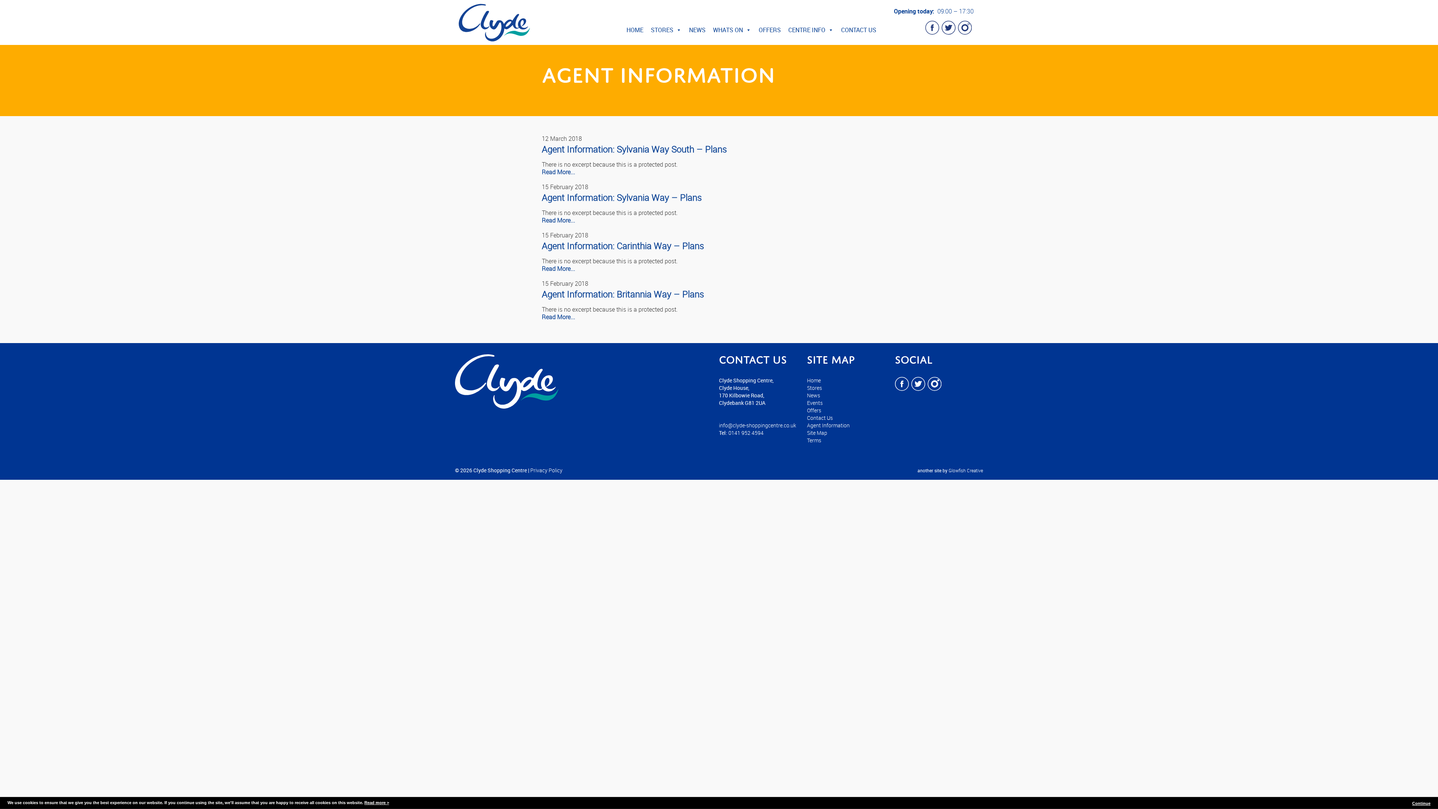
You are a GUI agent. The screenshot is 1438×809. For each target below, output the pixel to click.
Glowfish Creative (966, 470)
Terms (814, 440)
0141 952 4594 (746, 432)
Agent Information (828, 425)
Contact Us (858, 30)
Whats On (728, 30)
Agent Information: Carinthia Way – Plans (623, 246)
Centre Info (806, 30)
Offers (770, 30)
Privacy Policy (546, 470)
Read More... (558, 172)
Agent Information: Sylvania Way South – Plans (634, 149)
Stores (662, 30)
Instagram (965, 28)
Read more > (376, 802)
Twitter (948, 28)
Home (635, 30)
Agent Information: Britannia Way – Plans (623, 294)
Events (815, 402)
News (697, 30)
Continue (1421, 803)
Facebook (932, 28)
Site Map (817, 432)
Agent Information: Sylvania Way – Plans (622, 197)
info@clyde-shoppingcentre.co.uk (757, 425)
